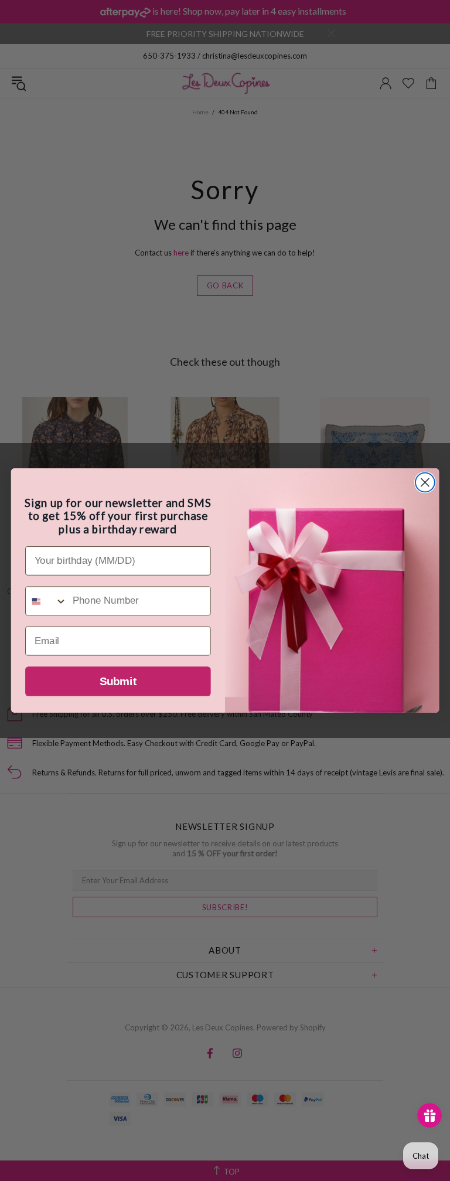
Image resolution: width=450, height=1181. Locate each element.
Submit (118, 681)
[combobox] (46, 601)
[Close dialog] (425, 482)
